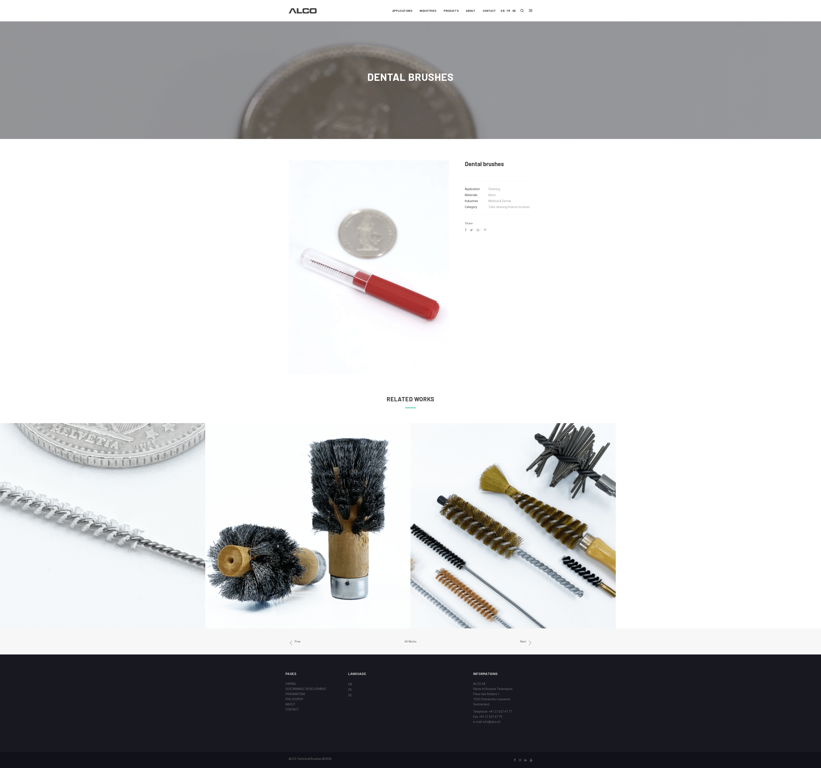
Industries (428, 10)
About (470, 10)
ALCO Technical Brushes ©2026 (310, 759)
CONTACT (292, 709)
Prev (298, 641)
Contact (489, 10)
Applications (402, 10)
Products (451, 10)
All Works (410, 641)
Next (523, 641)
